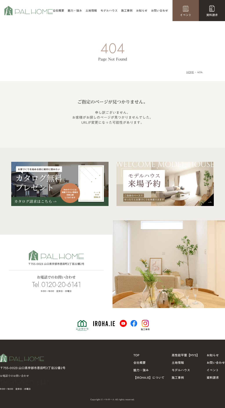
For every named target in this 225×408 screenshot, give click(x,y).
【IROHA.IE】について (149, 377)
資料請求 (213, 377)
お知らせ (141, 11)
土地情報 (91, 11)
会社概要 (58, 11)
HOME (190, 72)
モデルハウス (109, 11)
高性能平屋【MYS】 (186, 355)
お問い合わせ (159, 11)
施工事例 (126, 11)
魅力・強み (75, 11)
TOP (136, 355)
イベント (213, 370)
